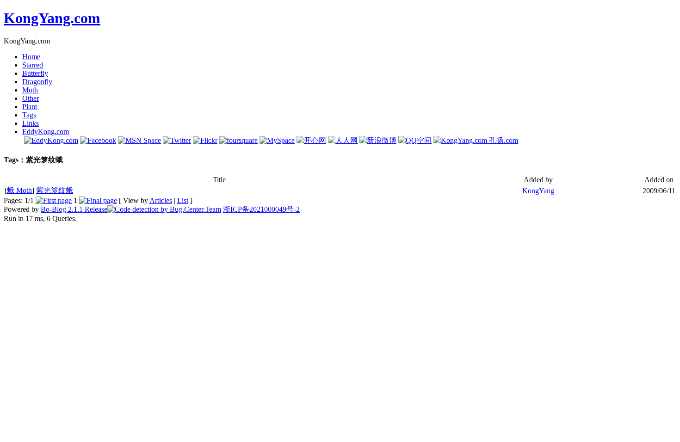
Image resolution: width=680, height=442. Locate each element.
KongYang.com (52, 18)
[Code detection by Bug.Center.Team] (164, 209)
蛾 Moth (19, 190)
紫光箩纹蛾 (54, 190)
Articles (160, 200)
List (182, 200)
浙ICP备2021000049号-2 (261, 209)
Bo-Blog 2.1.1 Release (74, 209)
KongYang (538, 191)
